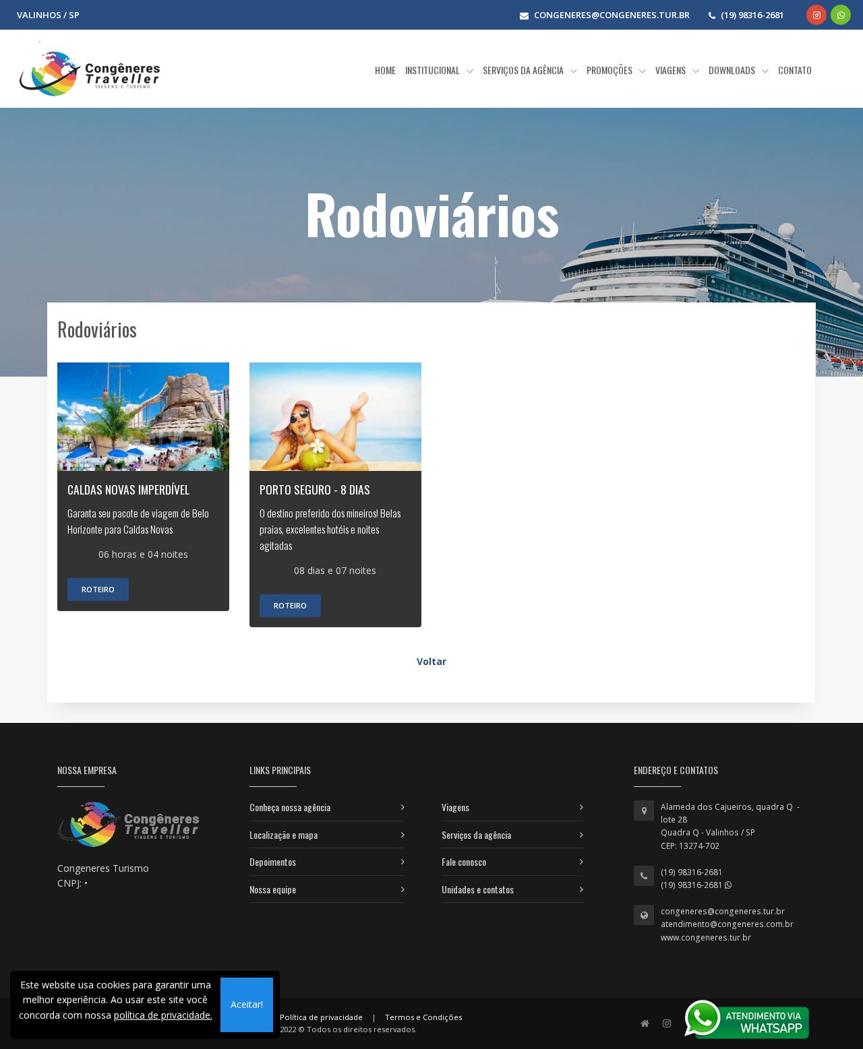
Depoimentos (272, 861)
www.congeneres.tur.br (706, 937)
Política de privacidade (321, 1017)
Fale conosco (464, 861)
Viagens (455, 807)
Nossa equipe (272, 889)
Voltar (431, 661)
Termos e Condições (423, 1017)
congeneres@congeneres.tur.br (723, 911)
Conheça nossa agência (289, 807)
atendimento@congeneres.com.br (727, 924)
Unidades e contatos (478, 889)
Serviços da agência (476, 834)
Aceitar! (247, 1004)
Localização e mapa (283, 834)
